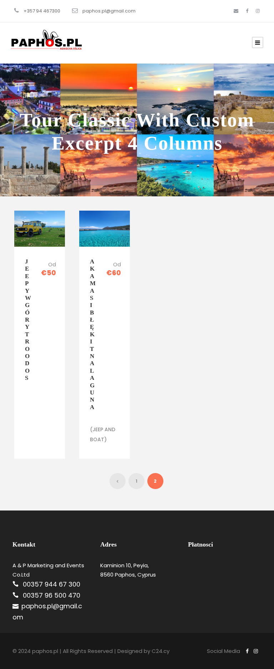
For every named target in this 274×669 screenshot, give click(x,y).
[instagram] (258, 10)
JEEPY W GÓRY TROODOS (28, 319)
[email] (236, 10)
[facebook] (247, 10)
